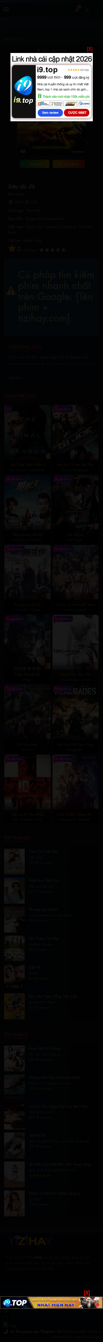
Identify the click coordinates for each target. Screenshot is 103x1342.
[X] (90, 48)
